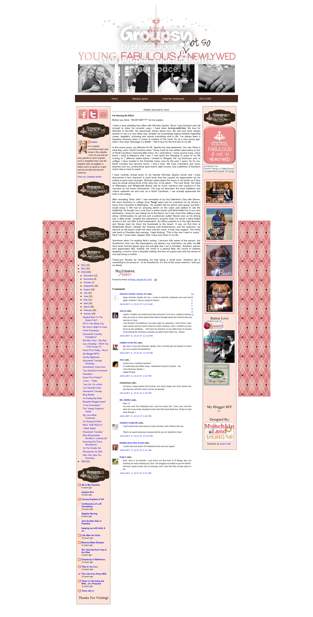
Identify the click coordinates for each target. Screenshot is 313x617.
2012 (83, 265)
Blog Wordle (88, 394)
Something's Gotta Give (94, 367)
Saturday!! (88, 374)
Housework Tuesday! (93, 432)
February (88, 310)
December (89, 275)
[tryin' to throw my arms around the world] (220, 377)
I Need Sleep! (89, 428)
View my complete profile (89, 177)
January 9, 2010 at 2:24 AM (135, 450)
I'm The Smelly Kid (92, 448)
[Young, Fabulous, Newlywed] (219, 163)
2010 (83, 272)
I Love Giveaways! (91, 405)
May (86, 300)
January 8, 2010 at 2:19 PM (135, 393)
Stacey (123, 311)
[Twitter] (93, 118)
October (88, 282)
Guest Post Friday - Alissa (95, 350)
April (86, 303)
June (86, 296)
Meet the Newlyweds (173, 98)
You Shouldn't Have (92, 388)
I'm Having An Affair (92, 421)
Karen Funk (225, 444)
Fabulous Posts (140, 98)
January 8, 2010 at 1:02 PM (135, 376)
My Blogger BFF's (91, 354)
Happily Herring (89, 513)
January (88, 313)
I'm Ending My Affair (92, 398)
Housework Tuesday (92, 391)
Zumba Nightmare (91, 357)
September (89, 286)
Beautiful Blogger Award (94, 402)
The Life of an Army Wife (94, 574)
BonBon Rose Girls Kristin (132, 443)
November (89, 279)
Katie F (123, 457)
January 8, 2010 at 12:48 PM (136, 336)
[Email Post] (155, 279)
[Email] (103, 118)
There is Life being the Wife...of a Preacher (93, 582)
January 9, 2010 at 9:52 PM (135, 473)
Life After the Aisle (91, 535)
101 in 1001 (205, 98)
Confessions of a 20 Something (91, 505)
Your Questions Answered (95, 370)
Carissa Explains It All (93, 499)
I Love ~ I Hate (90, 381)
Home (115, 98)
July (86, 293)
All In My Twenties (91, 485)
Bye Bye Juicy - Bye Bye (95, 340)
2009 (83, 461)
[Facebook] (83, 118)
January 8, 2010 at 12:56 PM (136, 353)
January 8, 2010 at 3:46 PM (135, 416)
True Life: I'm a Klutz (93, 384)
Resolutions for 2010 (92, 451)
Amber (94, 142)
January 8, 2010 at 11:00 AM (136, 304)
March (87, 307)
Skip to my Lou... (90, 566)
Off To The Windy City (93, 323)
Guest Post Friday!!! (92, 377)
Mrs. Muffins (125, 400)
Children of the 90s (128, 343)
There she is (88, 591)
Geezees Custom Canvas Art (133, 294)
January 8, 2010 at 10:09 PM (136, 436)
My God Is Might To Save (95, 327)
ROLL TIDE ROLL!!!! (92, 425)
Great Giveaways (91, 330)
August (87, 289)
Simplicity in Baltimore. (93, 559)
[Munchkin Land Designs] (219, 441)
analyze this (88, 492)
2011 (83, 268)
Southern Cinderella (129, 423)
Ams (122, 360)
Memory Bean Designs (93, 542)
